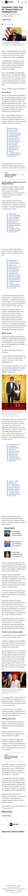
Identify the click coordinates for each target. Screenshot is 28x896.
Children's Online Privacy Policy (9, 888)
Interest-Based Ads (21, 888)
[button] (2, 2)
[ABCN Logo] (9, 2)
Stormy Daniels (16, 97)
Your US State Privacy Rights (14, 887)
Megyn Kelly (5, 645)
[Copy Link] (12, 24)
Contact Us (18, 892)
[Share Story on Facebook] (2, 24)
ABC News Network (10, 885)
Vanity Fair (14, 606)
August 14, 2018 (12, 231)
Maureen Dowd (12, 715)
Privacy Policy (18, 885)
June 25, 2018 (12, 288)
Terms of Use (20, 890)
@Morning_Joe (12, 446)
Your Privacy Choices (11, 892)
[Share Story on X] (6, 24)
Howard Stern (20, 733)
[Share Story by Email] (9, 24)
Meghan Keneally (7, 19)
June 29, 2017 (12, 460)
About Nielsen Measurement (11, 890)
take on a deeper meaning (9, 303)
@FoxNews (15, 136)
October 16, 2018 (12, 156)
